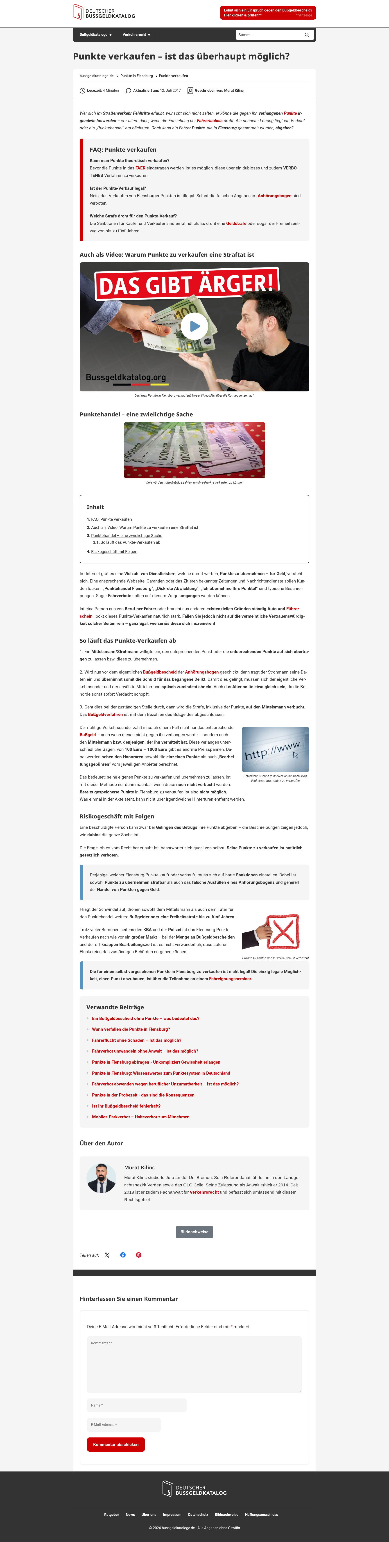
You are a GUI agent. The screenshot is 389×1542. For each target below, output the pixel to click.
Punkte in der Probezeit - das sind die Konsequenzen (143, 1095)
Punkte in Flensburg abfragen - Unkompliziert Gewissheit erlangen (156, 1062)
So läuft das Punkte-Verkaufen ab (130, 542)
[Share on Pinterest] (138, 1255)
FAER (140, 168)
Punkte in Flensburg (136, 76)
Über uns (149, 1514)
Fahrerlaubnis (210, 120)
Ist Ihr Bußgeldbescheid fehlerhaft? (126, 1106)
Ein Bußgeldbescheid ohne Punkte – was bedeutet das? (145, 1018)
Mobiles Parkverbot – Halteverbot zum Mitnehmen (141, 1116)
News (130, 1514)
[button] (268, 13)
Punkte (290, 113)
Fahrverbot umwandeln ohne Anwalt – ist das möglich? (145, 1051)
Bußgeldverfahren (105, 714)
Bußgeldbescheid (160, 672)
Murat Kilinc (234, 90)
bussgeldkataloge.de (97, 76)
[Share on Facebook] (123, 1255)
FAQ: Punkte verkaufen (111, 519)
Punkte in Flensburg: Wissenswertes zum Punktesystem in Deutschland (161, 1073)
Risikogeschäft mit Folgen (114, 551)
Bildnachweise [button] (194, 1231)
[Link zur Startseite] (104, 12)
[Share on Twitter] (107, 1255)
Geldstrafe (236, 223)
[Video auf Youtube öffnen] (194, 327)
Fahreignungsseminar (230, 978)
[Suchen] (307, 35)
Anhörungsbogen (275, 195)
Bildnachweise (226, 1514)
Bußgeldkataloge (93, 34)
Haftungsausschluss (261, 1514)
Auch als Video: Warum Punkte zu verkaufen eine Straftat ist (144, 527)
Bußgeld (88, 734)
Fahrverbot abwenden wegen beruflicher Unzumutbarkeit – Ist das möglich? (165, 1084)
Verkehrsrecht (134, 34)
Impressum (172, 1514)
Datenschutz (198, 1514)
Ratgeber (111, 1514)
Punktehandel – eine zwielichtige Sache (126, 535)
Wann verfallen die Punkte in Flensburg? (131, 1029)
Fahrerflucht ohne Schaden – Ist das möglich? (136, 1040)
